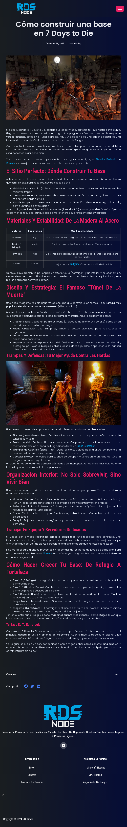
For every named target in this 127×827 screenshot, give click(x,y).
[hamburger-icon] (120, 9)
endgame (75, 264)
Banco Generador (86, 446)
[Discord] (63, 745)
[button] (26, 686)
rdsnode (10, 163)
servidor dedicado (106, 159)
